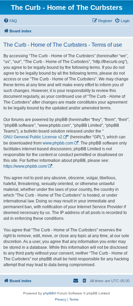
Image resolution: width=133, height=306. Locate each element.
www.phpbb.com (58, 143)
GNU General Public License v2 (32, 137)
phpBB (48, 293)
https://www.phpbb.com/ (25, 166)
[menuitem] (10, 21)
